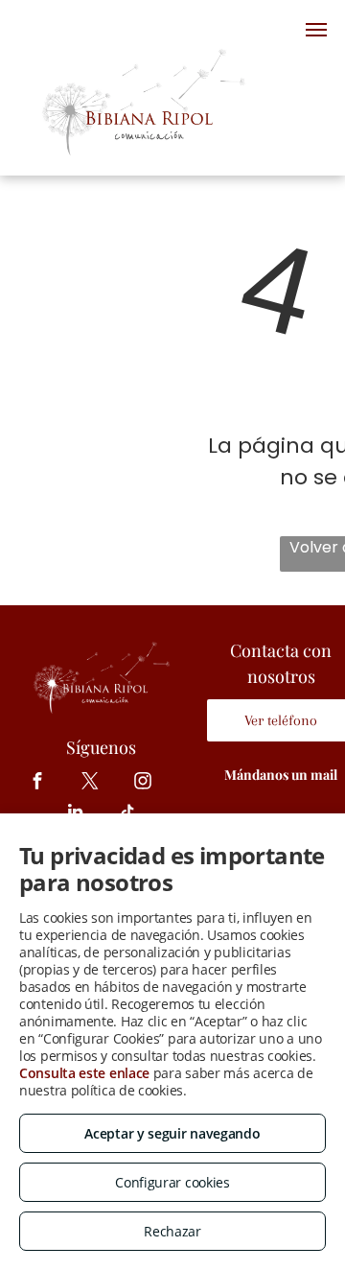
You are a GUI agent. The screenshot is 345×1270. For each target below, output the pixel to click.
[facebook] (38, 783)
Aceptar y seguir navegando (172, 1133)
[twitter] (91, 783)
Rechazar (172, 1231)
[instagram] (143, 783)
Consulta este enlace (84, 1073)
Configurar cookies (172, 1182)
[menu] (316, 30)
